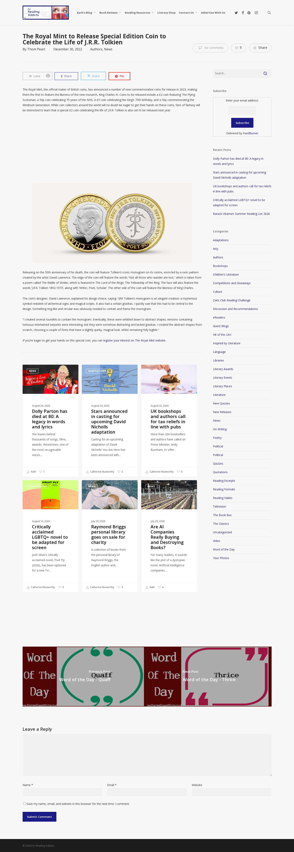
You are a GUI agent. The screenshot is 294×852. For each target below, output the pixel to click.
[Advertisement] (112, 148)
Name (28, 785)
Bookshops (155, 371)
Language (219, 352)
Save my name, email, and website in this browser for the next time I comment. (78, 804)
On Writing (220, 429)
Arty (215, 249)
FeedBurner (250, 133)
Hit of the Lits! (222, 334)
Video (216, 541)
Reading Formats (224, 489)
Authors (96, 49)
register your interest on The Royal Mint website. (134, 340)
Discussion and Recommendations (235, 309)
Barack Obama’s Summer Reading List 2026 (241, 214)
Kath (33, 471)
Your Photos (221, 558)
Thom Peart (36, 49)
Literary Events (222, 377)
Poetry (217, 438)
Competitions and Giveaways (232, 283)
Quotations (220, 472)
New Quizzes (221, 403)
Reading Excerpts (224, 481)
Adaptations (97, 371)
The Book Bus (222, 515)
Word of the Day (224, 549)
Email (112, 785)
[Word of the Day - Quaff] (85, 677)
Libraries (218, 360)
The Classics (221, 524)
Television (219, 506)
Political (218, 446)
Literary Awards (223, 369)
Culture (217, 292)
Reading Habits (222, 498)
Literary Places (222, 386)
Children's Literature (226, 274)
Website (197, 785)
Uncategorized (222, 532)
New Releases (222, 412)
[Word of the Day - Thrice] (209, 677)
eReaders (219, 317)
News (108, 49)
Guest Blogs (221, 326)
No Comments (214, 48)
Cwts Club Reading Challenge (231, 300)
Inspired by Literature (226, 343)
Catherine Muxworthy (102, 471)
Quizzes (218, 463)
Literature (219, 395)
